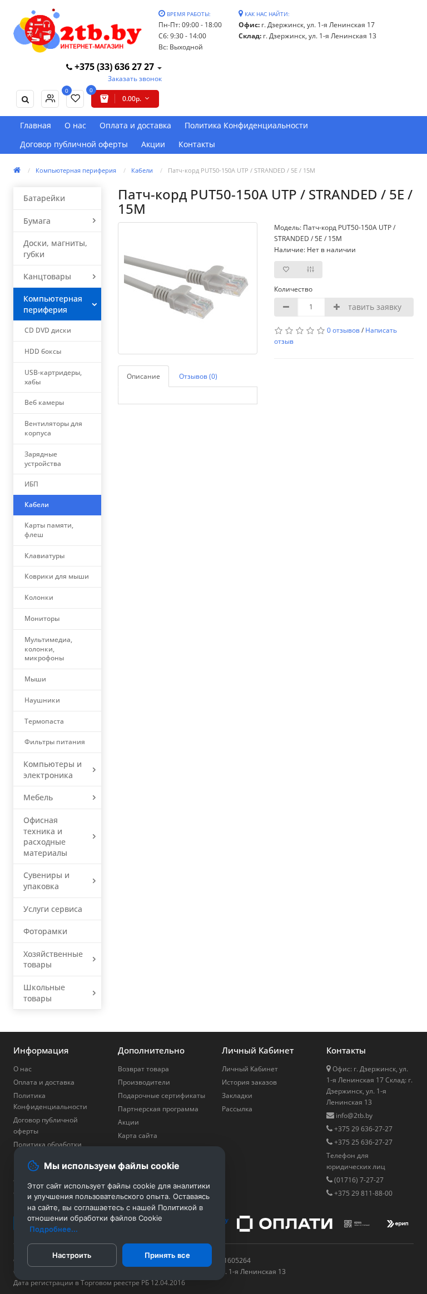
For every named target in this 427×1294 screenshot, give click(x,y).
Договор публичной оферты (74, 144)
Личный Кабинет (250, 1069)
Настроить (72, 1255)
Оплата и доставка (135, 125)
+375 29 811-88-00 (362, 1193)
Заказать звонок (135, 78)
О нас (75, 125)
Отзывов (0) (198, 376)
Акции (153, 144)
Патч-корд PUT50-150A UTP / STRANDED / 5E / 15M (241, 170)
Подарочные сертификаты (161, 1095)
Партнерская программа (158, 1109)
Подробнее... (53, 1229)
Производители (144, 1082)
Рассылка (237, 1109)
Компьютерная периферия (76, 170)
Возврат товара (143, 1069)
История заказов (249, 1082)
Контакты (196, 144)
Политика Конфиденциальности (246, 125)
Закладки (237, 1095)
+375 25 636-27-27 (362, 1142)
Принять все (167, 1255)
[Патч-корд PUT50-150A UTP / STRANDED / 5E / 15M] (187, 288)
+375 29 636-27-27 (362, 1128)
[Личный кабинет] (50, 99)
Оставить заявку (369, 307)
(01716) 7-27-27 (358, 1180)
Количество (292, 289)
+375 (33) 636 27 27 (114, 67)
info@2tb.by (353, 1115)
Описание (143, 376)
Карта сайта (137, 1135)
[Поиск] (25, 99)
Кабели (142, 170)
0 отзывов (343, 330)
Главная (35, 125)
